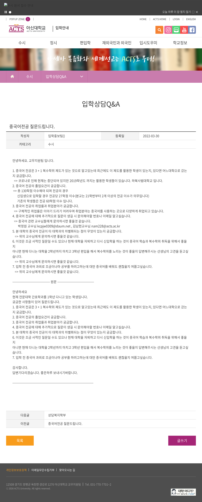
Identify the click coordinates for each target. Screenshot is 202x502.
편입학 (85, 43)
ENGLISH (191, 19)
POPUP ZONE (19, 19)
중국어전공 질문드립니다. (65, 423)
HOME (143, 19)
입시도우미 (148, 43)
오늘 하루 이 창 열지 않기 (176, 12)
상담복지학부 (57, 415)
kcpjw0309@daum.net (53, 226)
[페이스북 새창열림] (192, 30)
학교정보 (180, 43)
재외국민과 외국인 (116, 43)
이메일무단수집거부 (42, 469)
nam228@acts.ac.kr (105, 226)
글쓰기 (182, 440)
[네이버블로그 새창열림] (176, 30)
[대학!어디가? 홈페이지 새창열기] (183, 491)
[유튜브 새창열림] (184, 30)
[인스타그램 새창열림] (168, 30)
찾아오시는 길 (67, 469)
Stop (6, 12)
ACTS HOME (159, 19)
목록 (20, 440)
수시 (21, 43)
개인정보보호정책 (16, 469)
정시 (53, 43)
